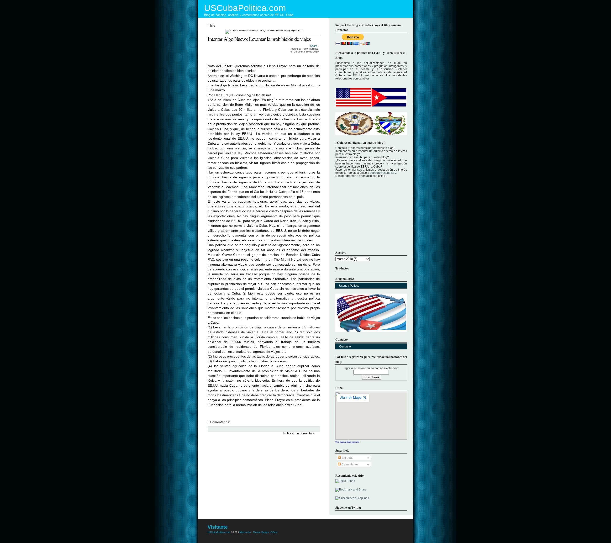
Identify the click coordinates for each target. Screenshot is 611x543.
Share (313, 45)
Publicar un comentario (299, 433)
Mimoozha (245, 532)
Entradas (347, 457)
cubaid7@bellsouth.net (253, 95)
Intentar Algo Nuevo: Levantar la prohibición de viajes (259, 38)
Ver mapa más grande (347, 442)
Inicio (211, 25)
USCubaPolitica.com (245, 8)
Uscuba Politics (349, 285)
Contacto (345, 346)
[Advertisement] (243, 470)
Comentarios (349, 464)
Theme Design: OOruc (265, 532)
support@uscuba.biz (383, 172)
